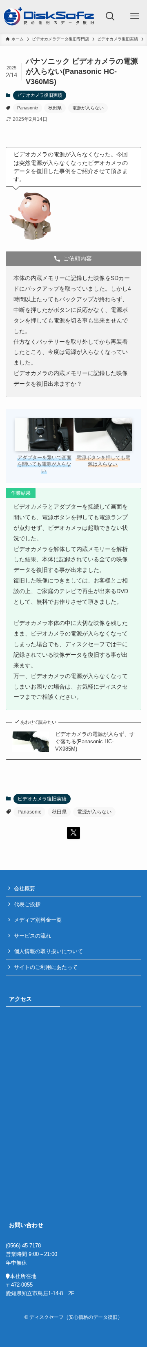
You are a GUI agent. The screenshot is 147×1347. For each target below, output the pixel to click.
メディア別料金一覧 (38, 920)
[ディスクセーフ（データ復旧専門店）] (49, 16)
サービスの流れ (32, 936)
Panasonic (27, 107)
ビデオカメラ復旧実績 (39, 95)
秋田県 (55, 107)
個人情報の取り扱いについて (48, 951)
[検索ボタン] (110, 16)
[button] (73, 832)
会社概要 (24, 888)
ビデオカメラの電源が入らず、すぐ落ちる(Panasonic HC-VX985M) (95, 741)
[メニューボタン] (134, 16)
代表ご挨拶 (27, 904)
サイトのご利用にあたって (46, 967)
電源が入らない (88, 107)
